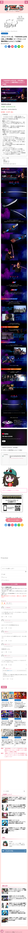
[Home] (14, 9)
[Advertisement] (14, 64)
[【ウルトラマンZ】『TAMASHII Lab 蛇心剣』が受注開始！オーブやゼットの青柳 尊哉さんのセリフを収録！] (15, 46)
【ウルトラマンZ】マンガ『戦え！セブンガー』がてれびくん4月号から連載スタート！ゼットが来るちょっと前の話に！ (7, 742)
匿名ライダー (9, 670)
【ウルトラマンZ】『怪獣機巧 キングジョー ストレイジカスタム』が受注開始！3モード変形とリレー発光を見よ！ (20, 742)
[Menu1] (14, 2)
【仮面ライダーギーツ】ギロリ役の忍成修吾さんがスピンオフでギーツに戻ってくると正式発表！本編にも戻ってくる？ (16, 755)
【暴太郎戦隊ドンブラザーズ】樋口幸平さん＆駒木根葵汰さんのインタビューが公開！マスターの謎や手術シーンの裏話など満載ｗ (16, 750)
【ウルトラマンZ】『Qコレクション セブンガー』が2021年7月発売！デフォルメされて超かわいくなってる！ (7, 705)
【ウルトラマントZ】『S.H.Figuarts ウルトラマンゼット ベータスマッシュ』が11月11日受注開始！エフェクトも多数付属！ (20, 705)
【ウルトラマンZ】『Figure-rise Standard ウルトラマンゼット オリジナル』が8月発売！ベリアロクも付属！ (20, 723)
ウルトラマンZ (5, 557)
